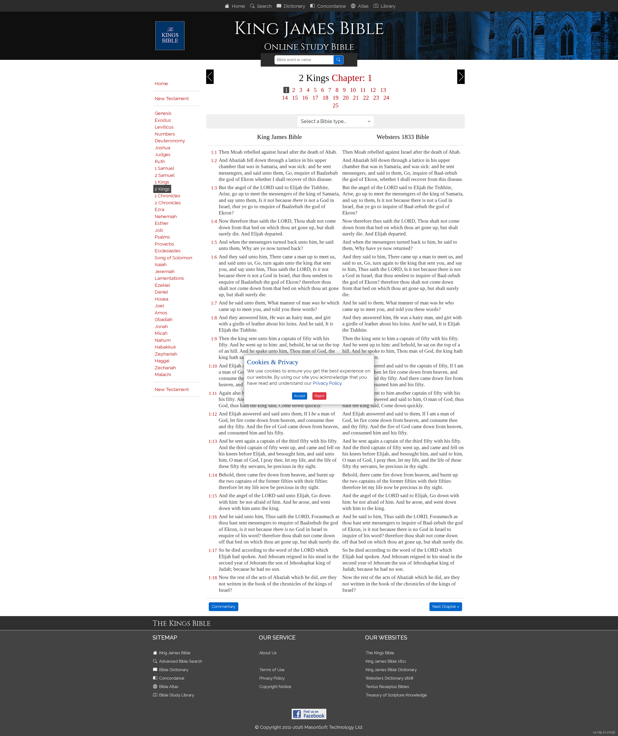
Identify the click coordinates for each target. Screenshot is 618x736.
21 (355, 98)
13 (383, 90)
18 (325, 98)
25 (335, 105)
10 (353, 90)
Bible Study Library (176, 695)
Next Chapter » (445, 606)
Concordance (331, 6)
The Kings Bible (379, 652)
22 (366, 98)
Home (237, 6)
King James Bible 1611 (385, 661)
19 (335, 98)
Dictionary (293, 6)
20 (345, 98)
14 (285, 98)
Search (264, 6)
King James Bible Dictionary (391, 669)
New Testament (172, 98)
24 (386, 98)
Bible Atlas (168, 686)
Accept (299, 396)
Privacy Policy (272, 678)
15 (295, 98)
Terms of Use (272, 669)
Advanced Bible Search (180, 661)
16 (305, 98)
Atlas (363, 6)
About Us (268, 652)
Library (387, 6)
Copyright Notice (275, 686)
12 (373, 90)
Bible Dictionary (173, 669)
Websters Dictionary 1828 (389, 678)
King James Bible (174, 652)
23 (376, 98)
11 (363, 90)
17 (315, 98)
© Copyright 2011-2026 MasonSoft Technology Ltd (308, 727)
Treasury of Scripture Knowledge (396, 695)
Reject (319, 396)
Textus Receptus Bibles (387, 686)
